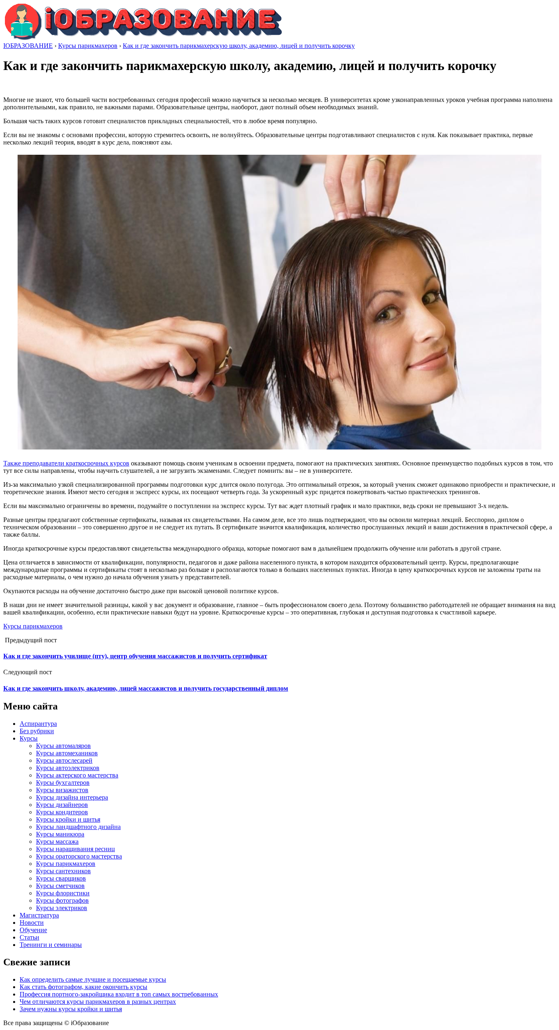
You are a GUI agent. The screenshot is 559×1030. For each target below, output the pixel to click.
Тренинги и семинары (51, 944)
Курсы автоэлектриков (67, 767)
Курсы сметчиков (60, 885)
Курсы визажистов (62, 789)
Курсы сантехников (63, 870)
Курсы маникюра (60, 834)
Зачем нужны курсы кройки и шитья (71, 1008)
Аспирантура (38, 723)
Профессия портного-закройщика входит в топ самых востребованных (119, 994)
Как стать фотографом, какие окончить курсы (83, 986)
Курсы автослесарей (64, 760)
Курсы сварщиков (61, 878)
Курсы (29, 738)
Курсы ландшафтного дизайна (78, 826)
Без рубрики (37, 730)
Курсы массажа (57, 841)
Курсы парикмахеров (33, 626)
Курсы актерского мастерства (77, 775)
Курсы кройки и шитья (68, 819)
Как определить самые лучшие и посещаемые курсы (93, 979)
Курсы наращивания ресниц (75, 848)
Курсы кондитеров (62, 812)
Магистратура (39, 915)
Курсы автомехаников (67, 753)
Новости (32, 922)
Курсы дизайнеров (62, 804)
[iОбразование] (143, 38)
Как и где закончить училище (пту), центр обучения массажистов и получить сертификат (135, 656)
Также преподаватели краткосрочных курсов (66, 463)
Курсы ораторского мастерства (79, 856)
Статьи (29, 937)
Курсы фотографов (62, 900)
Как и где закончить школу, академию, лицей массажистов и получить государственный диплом (145, 688)
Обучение (33, 929)
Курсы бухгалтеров (63, 782)
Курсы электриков (61, 907)
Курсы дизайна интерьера (72, 797)
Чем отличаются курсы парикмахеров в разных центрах (98, 1001)
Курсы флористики (63, 893)
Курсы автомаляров (63, 745)
